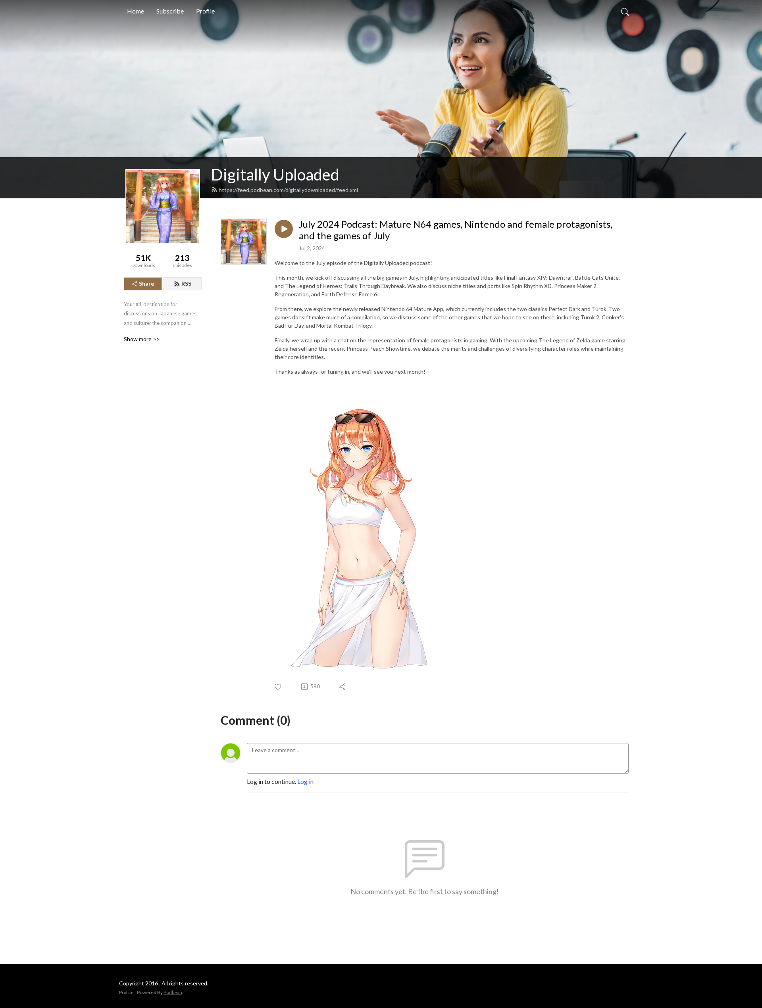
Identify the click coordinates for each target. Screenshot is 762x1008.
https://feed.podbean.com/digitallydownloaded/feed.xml (288, 189)
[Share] (342, 687)
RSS (186, 283)
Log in (305, 781)
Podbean (173, 992)
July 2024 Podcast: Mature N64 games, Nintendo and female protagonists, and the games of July (455, 230)
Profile (205, 11)
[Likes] (278, 687)
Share (146, 283)
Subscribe (170, 11)
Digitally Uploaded (275, 174)
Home (135, 11)
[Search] (625, 11)
